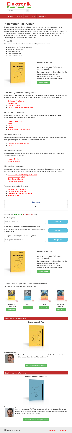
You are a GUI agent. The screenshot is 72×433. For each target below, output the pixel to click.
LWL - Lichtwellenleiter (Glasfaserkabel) (20, 107)
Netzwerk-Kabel (13, 103)
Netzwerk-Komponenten (15, 121)
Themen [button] (18, 16)
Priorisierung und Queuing (16, 181)
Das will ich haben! (43, 82)
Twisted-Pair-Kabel (14, 105)
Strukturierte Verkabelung (16, 101)
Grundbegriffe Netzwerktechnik (17, 191)
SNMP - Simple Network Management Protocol (22, 175)
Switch (10, 123)
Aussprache (58, 239)
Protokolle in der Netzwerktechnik (18, 143)
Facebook (36, 202)
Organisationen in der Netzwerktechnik (20, 193)
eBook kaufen (11, 309)
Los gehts (58, 230)
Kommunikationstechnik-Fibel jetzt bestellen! (36, 420)
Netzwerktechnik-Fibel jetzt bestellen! (36, 365)
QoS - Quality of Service (15, 179)
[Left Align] (27, 10)
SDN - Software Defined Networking (19, 129)
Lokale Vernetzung (14, 161)
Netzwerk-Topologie (14, 159)
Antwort (58, 222)
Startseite (10, 16)
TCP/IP (10, 145)
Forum (33, 16)
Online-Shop (42, 16)
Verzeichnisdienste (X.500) (16, 177)
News (26, 16)
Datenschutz (62, 430)
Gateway (10, 127)
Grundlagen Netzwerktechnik (17, 189)
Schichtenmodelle (13, 195)
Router (10, 125)
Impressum (52, 430)
